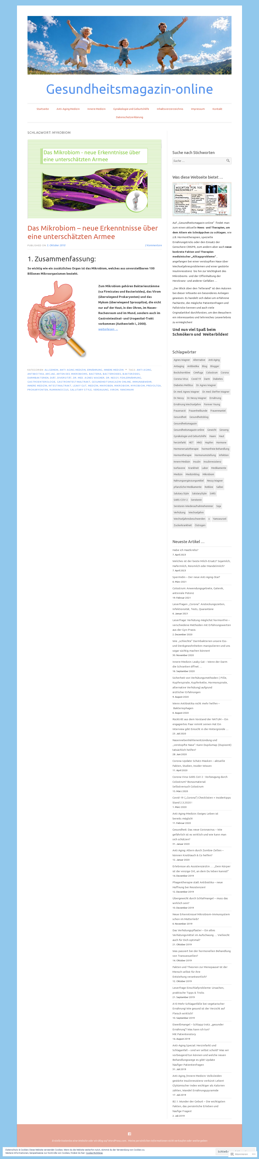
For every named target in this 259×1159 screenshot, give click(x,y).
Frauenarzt (180, 410)
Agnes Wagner (182, 360)
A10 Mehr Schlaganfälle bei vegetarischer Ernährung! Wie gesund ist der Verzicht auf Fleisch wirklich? (198, 1008)
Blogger (214, 366)
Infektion (224, 455)
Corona (225, 372)
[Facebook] (129, 1133)
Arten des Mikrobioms (72, 373)
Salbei (219, 487)
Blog (204, 366)
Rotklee (209, 487)
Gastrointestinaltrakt (74, 381)
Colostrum (212, 372)
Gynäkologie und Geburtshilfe (131, 108)
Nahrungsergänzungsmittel (189, 480)
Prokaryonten (37, 389)
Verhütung (179, 512)
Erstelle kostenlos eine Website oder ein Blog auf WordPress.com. (89, 1140)
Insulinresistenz (212, 461)
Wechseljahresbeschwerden (189, 518)
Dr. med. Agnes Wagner (89, 377)
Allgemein (51, 369)
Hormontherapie (183, 455)
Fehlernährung (130, 377)
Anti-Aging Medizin (68, 108)
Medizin (93, 385)
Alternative (199, 360)
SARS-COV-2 (181, 499)
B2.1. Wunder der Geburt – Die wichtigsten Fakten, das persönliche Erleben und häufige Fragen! (198, 1106)
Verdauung (101, 389)
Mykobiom (138, 385)
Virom (114, 389)
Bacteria (95, 373)
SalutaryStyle (199, 493)
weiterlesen (108, 329)
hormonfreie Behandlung (215, 448)
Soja (218, 506)
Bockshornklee (182, 372)
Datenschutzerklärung (129, 117)
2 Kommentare (153, 245)
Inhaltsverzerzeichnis (170, 108)
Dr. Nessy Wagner (196, 398)
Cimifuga (198, 372)
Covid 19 (196, 378)
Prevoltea (153, 385)
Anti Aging (144, 369)
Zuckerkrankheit (183, 525)
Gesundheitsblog (199, 417)
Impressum (198, 108)
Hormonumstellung (205, 455)
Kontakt (217, 108)
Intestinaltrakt (60, 385)
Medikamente (218, 468)
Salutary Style (81, 389)
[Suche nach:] (202, 160)
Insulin (197, 461)
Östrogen (200, 525)
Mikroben (106, 385)
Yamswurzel (219, 518)
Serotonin (196, 499)
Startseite (43, 108)
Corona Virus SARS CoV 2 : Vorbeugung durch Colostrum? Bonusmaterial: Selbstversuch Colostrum (199, 781)
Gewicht (211, 429)
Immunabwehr (142, 381)
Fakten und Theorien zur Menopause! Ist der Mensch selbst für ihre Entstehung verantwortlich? (199, 972)
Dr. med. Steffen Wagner (215, 391)
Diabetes (218, 378)
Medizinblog (192, 474)
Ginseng (224, 429)
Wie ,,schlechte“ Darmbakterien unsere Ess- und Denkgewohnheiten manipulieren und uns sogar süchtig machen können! (201, 646)
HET (191, 442)
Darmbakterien (38, 377)
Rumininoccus (59, 389)
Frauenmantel (218, 410)
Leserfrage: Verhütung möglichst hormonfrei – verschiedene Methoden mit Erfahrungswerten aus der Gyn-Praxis (201, 625)
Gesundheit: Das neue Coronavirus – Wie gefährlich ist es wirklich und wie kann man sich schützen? (199, 834)
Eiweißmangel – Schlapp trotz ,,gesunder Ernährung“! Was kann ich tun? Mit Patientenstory (198, 1029)
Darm (207, 378)
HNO (199, 442)
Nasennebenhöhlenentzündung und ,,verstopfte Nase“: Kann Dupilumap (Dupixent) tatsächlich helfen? (201, 745)
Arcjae (50, 373)
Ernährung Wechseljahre (187, 404)
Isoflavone (179, 468)
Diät (53, 377)
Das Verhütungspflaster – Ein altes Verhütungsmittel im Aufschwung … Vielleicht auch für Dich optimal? (201, 935)
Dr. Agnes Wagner (206, 385)
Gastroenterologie (41, 381)
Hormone (221, 442)
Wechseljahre (196, 512)
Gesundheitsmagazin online (111, 381)
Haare (212, 436)
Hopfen (209, 442)
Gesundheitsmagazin (185, 423)
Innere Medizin (96, 108)
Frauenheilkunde (198, 410)
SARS (213, 493)
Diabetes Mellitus (183, 385)
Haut (221, 436)
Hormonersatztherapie (186, 448)
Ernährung (95, 369)
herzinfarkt (180, 442)
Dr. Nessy (112, 377)
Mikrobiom (121, 385)
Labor (205, 468)
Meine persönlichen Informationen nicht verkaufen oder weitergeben (167, 1140)
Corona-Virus (181, 378)
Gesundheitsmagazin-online (129, 88)
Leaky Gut (80, 385)
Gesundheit (180, 417)
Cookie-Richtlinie (94, 1153)
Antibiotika (35, 373)
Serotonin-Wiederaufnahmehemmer (193, 506)
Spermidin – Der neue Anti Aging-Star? (196, 577)
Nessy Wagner (215, 480)
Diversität (64, 377)
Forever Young (212, 404)
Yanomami (127, 389)
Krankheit (193, 468)
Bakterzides (131, 373)
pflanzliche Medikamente (188, 487)
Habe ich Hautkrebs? (185, 549)
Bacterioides (112, 373)
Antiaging (179, 366)
